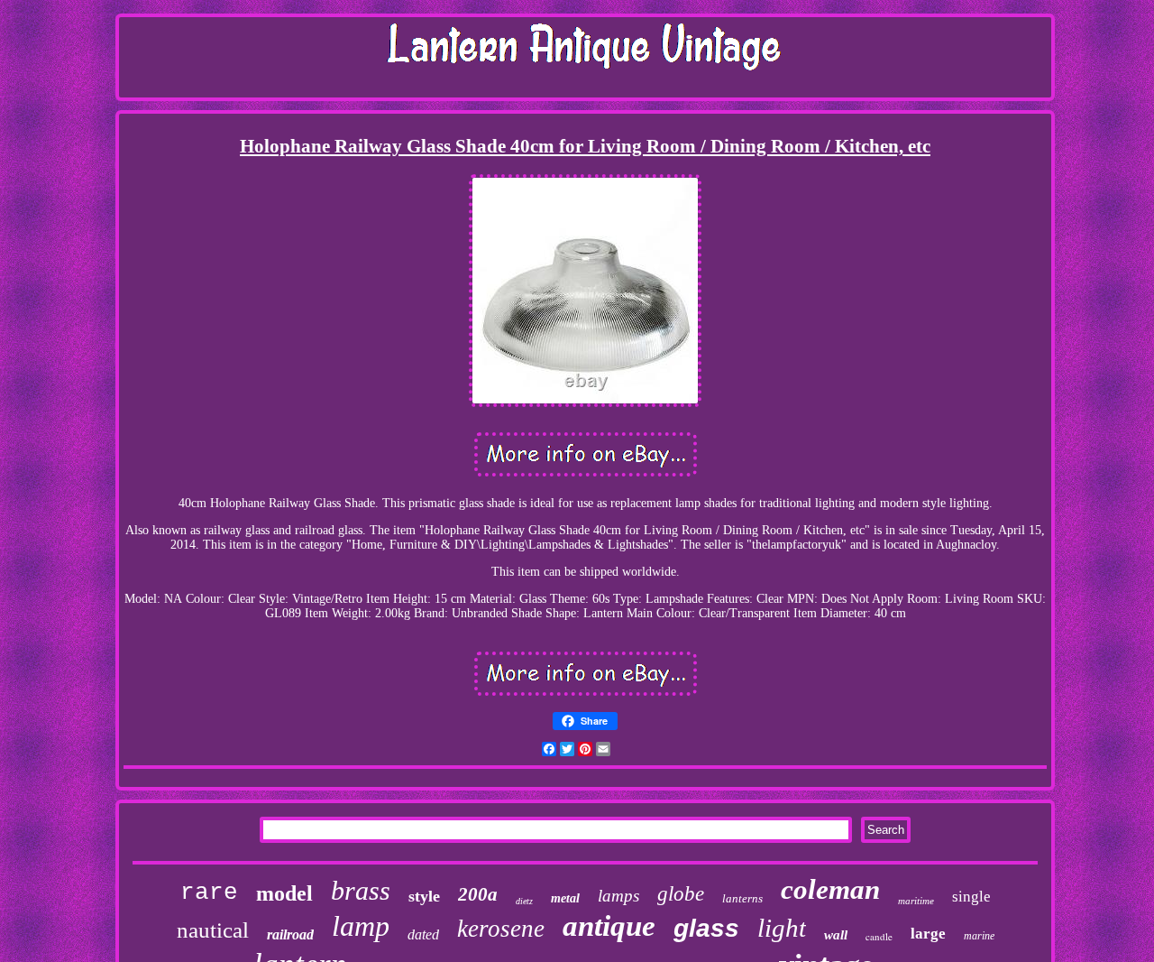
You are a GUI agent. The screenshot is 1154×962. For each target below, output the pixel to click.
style (424, 896)
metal (565, 898)
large (928, 933)
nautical (213, 930)
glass (706, 928)
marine (979, 936)
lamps (618, 895)
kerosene (501, 928)
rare (209, 892)
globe (680, 894)
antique (609, 926)
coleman (830, 889)
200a (478, 894)
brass (360, 890)
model (284, 893)
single (971, 896)
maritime (916, 900)
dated (423, 934)
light (781, 927)
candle (879, 936)
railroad (290, 934)
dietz (524, 901)
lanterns (742, 898)
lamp (360, 926)
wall (835, 935)
